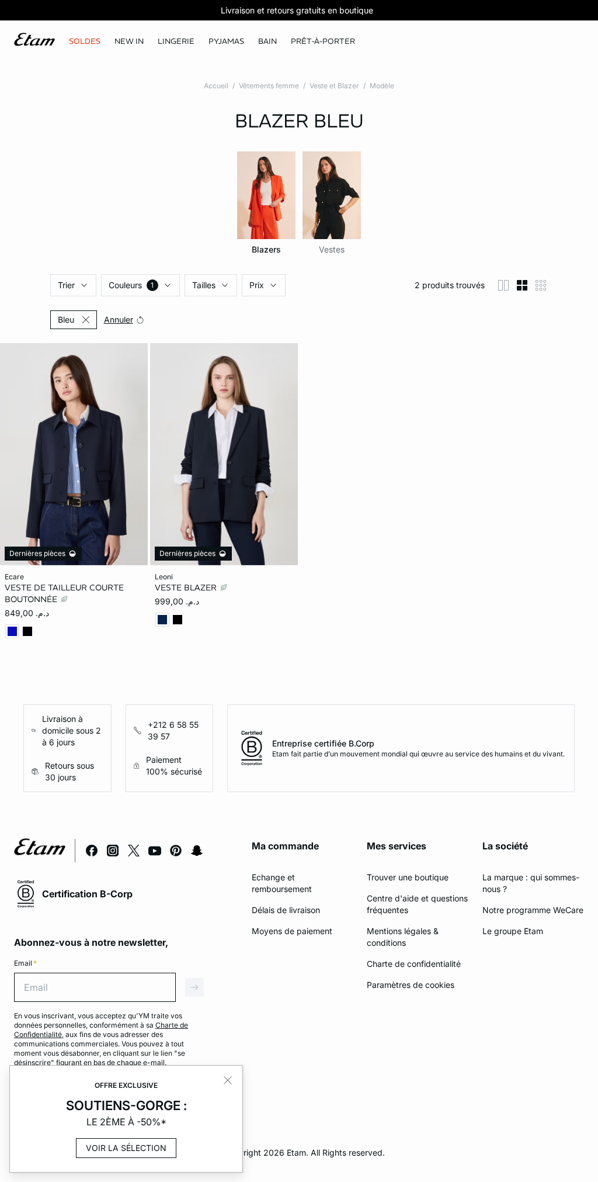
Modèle (382, 85)
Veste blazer (187, 587)
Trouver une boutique (407, 877)
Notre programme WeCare (532, 910)
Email (25, 963)
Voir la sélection (126, 1148)
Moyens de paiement (292, 931)
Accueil (216, 85)
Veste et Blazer (334, 85)
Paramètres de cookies (410, 985)
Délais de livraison (286, 910)
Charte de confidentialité (414, 964)
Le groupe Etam (512, 931)
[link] (129, 41)
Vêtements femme (269, 85)
